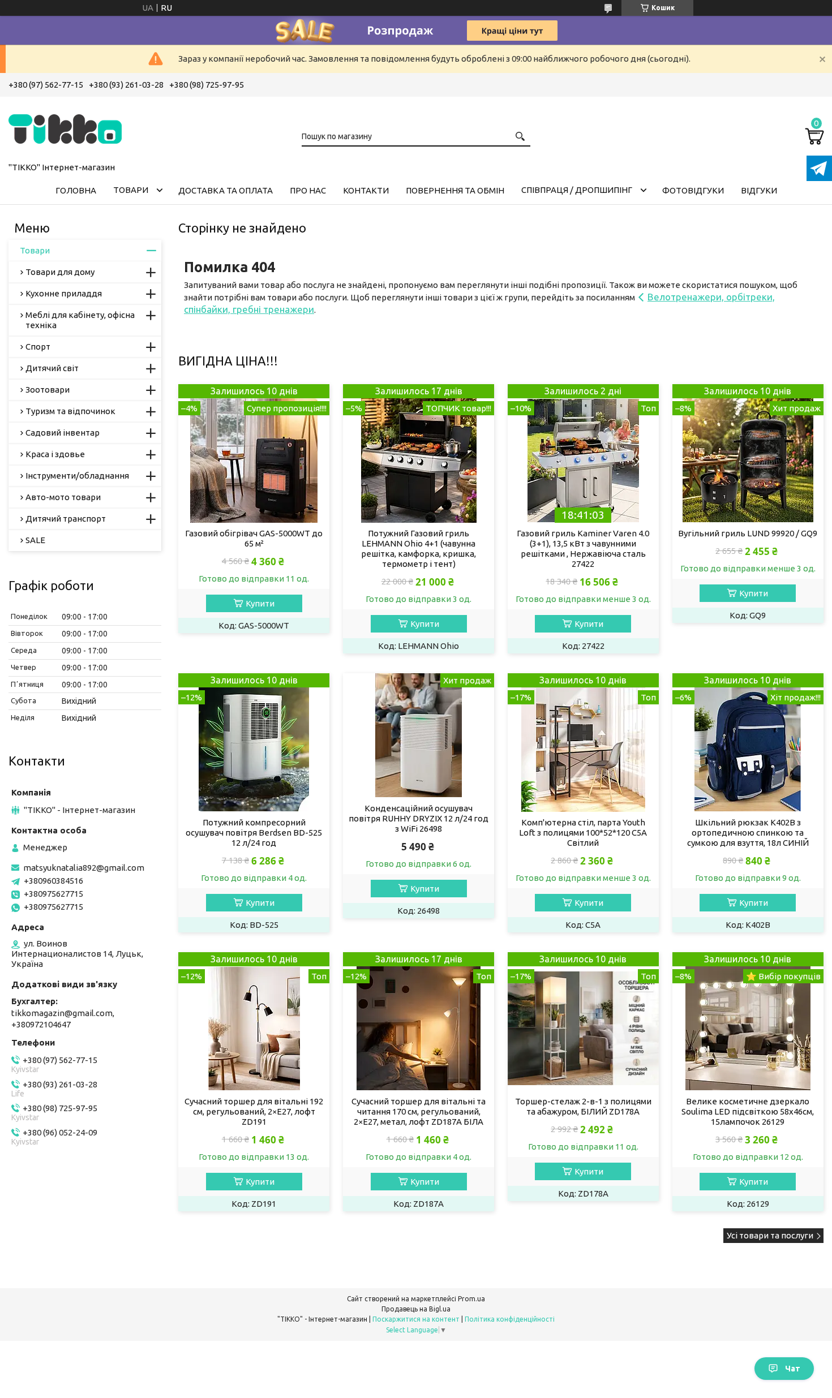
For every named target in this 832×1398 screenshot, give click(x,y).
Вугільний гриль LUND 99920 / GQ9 (747, 533)
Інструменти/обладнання (77, 475)
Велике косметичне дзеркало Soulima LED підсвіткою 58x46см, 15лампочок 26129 (747, 1111)
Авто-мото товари (63, 497)
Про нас (308, 190)
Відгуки (759, 190)
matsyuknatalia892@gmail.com (83, 867)
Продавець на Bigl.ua (416, 1309)
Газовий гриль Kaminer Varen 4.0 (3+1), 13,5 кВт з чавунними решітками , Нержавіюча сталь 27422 (583, 548)
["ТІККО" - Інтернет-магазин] (65, 127)
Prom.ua (471, 1298)
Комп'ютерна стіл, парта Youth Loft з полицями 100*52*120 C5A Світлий (583, 833)
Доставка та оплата (225, 190)
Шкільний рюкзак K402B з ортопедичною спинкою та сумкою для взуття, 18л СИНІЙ (748, 833)
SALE (35, 540)
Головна (75, 190)
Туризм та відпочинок (70, 411)
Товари (130, 190)
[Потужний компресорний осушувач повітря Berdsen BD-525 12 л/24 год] (253, 742)
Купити (260, 603)
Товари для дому (60, 272)
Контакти (366, 190)
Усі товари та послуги (770, 1235)
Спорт (37, 346)
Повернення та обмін (455, 190)
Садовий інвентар (62, 432)
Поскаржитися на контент (416, 1319)
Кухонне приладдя (63, 293)
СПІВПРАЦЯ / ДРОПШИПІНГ (576, 190)
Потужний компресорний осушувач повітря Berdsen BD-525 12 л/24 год (254, 833)
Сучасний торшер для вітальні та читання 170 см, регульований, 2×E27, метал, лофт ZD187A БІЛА (418, 1111)
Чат (792, 1368)
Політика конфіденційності (510, 1319)
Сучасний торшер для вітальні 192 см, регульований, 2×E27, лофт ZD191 (254, 1111)
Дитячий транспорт (65, 518)
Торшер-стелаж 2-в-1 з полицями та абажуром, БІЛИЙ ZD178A (583, 1106)
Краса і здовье (55, 454)
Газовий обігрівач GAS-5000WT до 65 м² (254, 538)
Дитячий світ (52, 368)
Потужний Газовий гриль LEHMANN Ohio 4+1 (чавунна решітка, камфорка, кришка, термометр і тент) (418, 548)
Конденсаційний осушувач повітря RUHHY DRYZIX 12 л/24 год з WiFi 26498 (418, 818)
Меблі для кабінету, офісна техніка (80, 320)
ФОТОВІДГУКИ (693, 190)
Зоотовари (47, 389)
